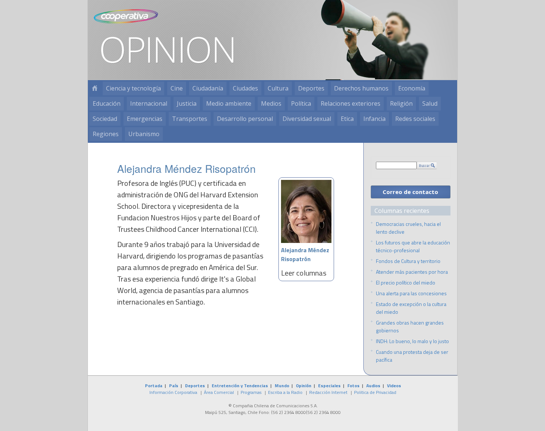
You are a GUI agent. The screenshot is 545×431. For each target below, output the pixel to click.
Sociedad (105, 119)
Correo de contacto (410, 191)
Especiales (329, 385)
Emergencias (144, 119)
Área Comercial (219, 392)
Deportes (311, 88)
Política (301, 103)
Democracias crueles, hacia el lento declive (408, 228)
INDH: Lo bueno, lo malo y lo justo (412, 341)
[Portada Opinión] (94, 88)
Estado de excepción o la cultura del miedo (411, 308)
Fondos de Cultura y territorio (408, 261)
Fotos (353, 385)
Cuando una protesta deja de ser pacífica (412, 355)
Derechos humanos (361, 88)
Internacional (148, 103)
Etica (347, 119)
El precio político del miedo (405, 282)
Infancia (374, 119)
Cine (177, 88)
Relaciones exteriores (350, 103)
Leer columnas (303, 273)
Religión (401, 103)
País (173, 385)
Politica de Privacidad (375, 392)
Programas (251, 392)
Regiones (106, 134)
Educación (106, 103)
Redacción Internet (328, 392)
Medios (271, 103)
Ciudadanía (207, 88)
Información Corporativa (173, 392)
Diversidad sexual (307, 119)
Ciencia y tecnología (133, 88)
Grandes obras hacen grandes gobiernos (410, 326)
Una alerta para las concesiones (411, 293)
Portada (153, 385)
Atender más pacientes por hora (412, 272)
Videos (394, 385)
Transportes (189, 119)
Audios (373, 385)
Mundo (282, 385)
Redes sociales (415, 119)
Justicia (186, 103)
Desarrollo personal (245, 119)
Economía (411, 88)
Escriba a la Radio (285, 392)
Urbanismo (143, 134)
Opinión (303, 385)
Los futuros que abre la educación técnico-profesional (413, 246)
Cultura (278, 88)
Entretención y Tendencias (240, 385)
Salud (429, 103)
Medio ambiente (228, 103)
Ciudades (245, 88)
